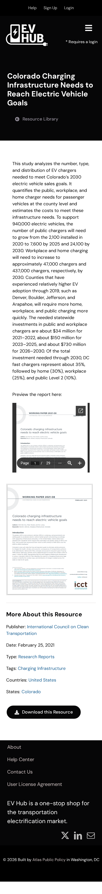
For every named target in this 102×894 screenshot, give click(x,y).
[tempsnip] (49, 486)
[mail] (91, 835)
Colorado (31, 692)
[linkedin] (78, 835)
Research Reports (36, 657)
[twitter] (65, 835)
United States (42, 680)
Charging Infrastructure (42, 668)
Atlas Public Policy (49, 859)
